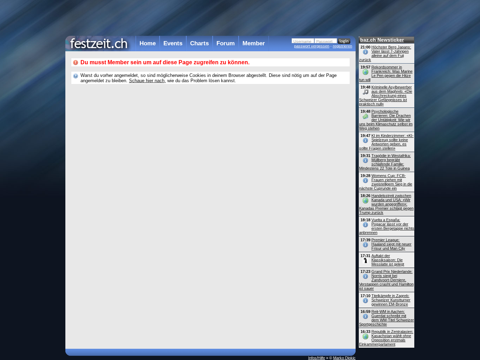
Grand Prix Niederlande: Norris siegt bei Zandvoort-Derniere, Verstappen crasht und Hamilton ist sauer (386, 279)
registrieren (342, 46)
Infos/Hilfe (316, 358)
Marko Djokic (344, 358)
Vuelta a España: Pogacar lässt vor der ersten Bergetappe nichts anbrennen (386, 226)
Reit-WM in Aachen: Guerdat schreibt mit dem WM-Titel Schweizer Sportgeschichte (386, 317)
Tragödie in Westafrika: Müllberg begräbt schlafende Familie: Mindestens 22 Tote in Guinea (385, 161)
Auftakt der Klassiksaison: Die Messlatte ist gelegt (387, 260)
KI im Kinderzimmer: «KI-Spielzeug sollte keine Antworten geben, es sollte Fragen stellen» (386, 141)
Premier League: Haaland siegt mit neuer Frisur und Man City (391, 244)
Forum (225, 43)
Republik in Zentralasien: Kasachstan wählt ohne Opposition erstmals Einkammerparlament (386, 337)
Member (253, 43)
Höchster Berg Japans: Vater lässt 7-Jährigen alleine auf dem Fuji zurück (385, 53)
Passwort (324, 41)
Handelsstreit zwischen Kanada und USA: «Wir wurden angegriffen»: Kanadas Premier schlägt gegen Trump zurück (386, 204)
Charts (199, 43)
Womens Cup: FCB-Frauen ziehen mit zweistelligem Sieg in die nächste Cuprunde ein (385, 182)
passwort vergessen (311, 46)
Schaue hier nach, (147, 80)
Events (172, 43)
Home (148, 43)
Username (302, 41)
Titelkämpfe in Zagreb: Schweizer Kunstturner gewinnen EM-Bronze (390, 300)
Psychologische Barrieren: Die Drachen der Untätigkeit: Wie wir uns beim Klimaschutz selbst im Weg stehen (386, 119)
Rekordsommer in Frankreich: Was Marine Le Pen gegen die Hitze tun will (386, 73)
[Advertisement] (210, 17)
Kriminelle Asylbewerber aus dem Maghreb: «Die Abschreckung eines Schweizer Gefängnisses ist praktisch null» (385, 95)
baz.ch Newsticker (382, 39)
